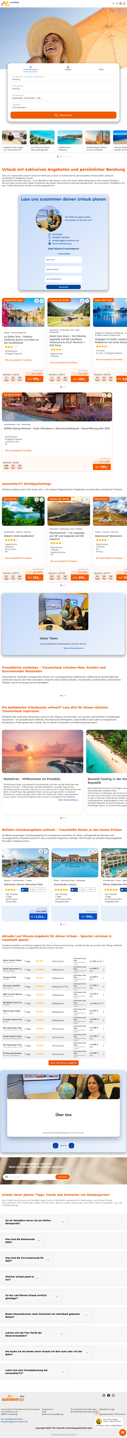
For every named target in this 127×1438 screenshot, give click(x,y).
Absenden (63, 287)
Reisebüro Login (107, 1409)
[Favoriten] (41, 301)
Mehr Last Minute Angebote (63, 1063)
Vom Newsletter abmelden (36, 1182)
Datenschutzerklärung (52, 1414)
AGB (44, 1411)
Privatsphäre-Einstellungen (83, 1409)
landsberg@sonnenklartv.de (65, 240)
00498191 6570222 (61, 237)
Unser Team (63, 1132)
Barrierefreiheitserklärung (83, 1411)
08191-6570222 (115, 1421)
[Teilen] (36, 301)
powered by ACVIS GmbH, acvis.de (63, 1435)
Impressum (47, 1409)
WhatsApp (57, 234)
